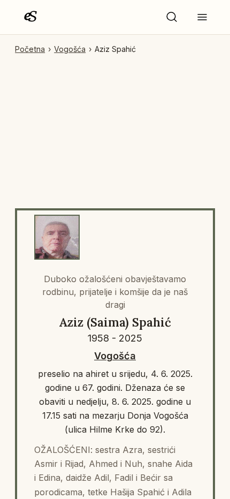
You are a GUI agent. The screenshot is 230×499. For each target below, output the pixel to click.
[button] (171, 17)
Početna (30, 49)
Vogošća (70, 49)
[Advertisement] (115, 127)
